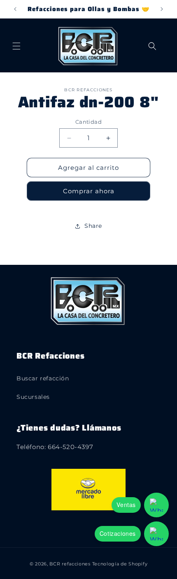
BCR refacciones (70, 564)
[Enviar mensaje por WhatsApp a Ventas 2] (156, 505)
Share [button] (93, 225)
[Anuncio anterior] (15, 9)
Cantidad (88, 121)
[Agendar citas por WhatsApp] (156, 533)
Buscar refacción (42, 378)
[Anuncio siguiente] (162, 9)
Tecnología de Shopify (120, 564)
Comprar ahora (88, 191)
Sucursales (33, 397)
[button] (16, 46)
